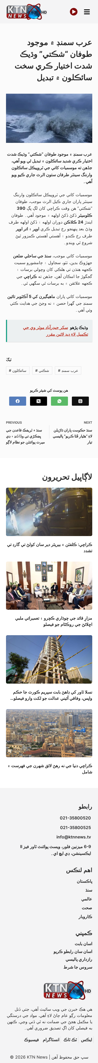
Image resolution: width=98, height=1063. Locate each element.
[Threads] (80, 401)
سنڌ (88, 890)
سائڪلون (17, 370)
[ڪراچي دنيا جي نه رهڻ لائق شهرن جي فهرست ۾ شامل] (49, 733)
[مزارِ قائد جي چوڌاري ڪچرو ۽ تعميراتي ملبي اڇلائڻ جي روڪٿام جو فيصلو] (49, 586)
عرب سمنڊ (68, 370)
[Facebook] (17, 401)
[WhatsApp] (59, 401)
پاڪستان (84, 881)
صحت (87, 907)
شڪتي (42, 370)
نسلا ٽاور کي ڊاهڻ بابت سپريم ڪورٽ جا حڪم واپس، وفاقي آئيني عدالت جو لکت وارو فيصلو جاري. (52, 698)
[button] (87, 12)
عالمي (86, 898)
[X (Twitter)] (38, 401)
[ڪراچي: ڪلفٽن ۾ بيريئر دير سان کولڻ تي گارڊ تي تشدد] (49, 512)
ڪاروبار (85, 916)
